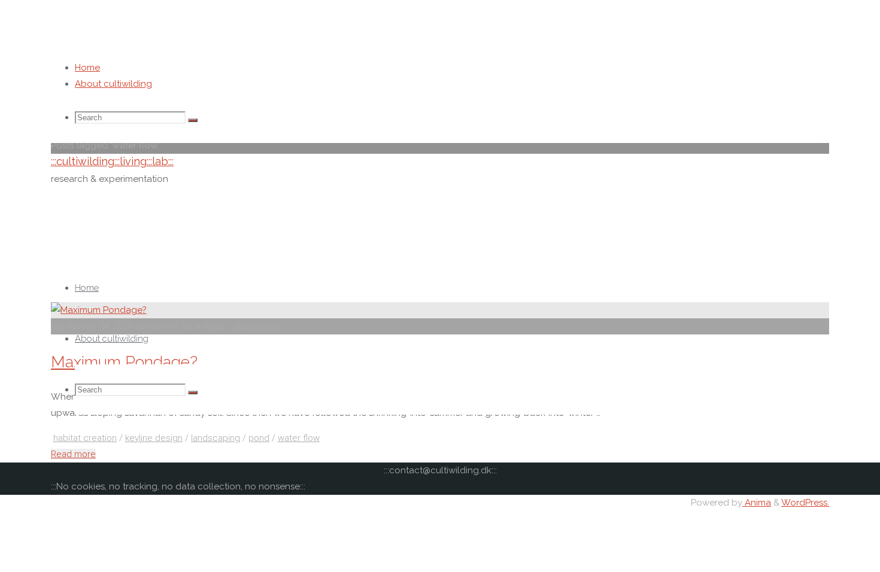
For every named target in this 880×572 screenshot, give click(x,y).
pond (258, 438)
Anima (756, 502)
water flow (299, 438)
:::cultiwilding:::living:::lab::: (112, 161)
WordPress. (805, 502)
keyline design (154, 438)
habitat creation (85, 438)
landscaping (215, 438)
